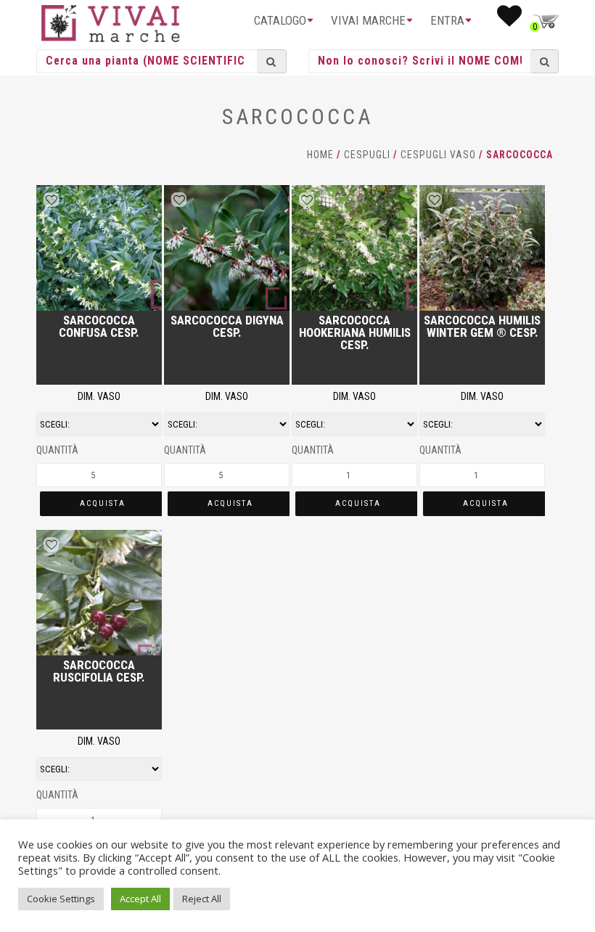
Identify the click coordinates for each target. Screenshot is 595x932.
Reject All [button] (201, 898)
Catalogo (280, 20)
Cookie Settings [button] (61, 898)
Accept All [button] (140, 898)
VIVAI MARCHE (368, 20)
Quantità (57, 450)
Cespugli (367, 154)
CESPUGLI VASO (438, 154)
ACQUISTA (103, 503)
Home (320, 154)
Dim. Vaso (99, 396)
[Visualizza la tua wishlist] (509, 20)
